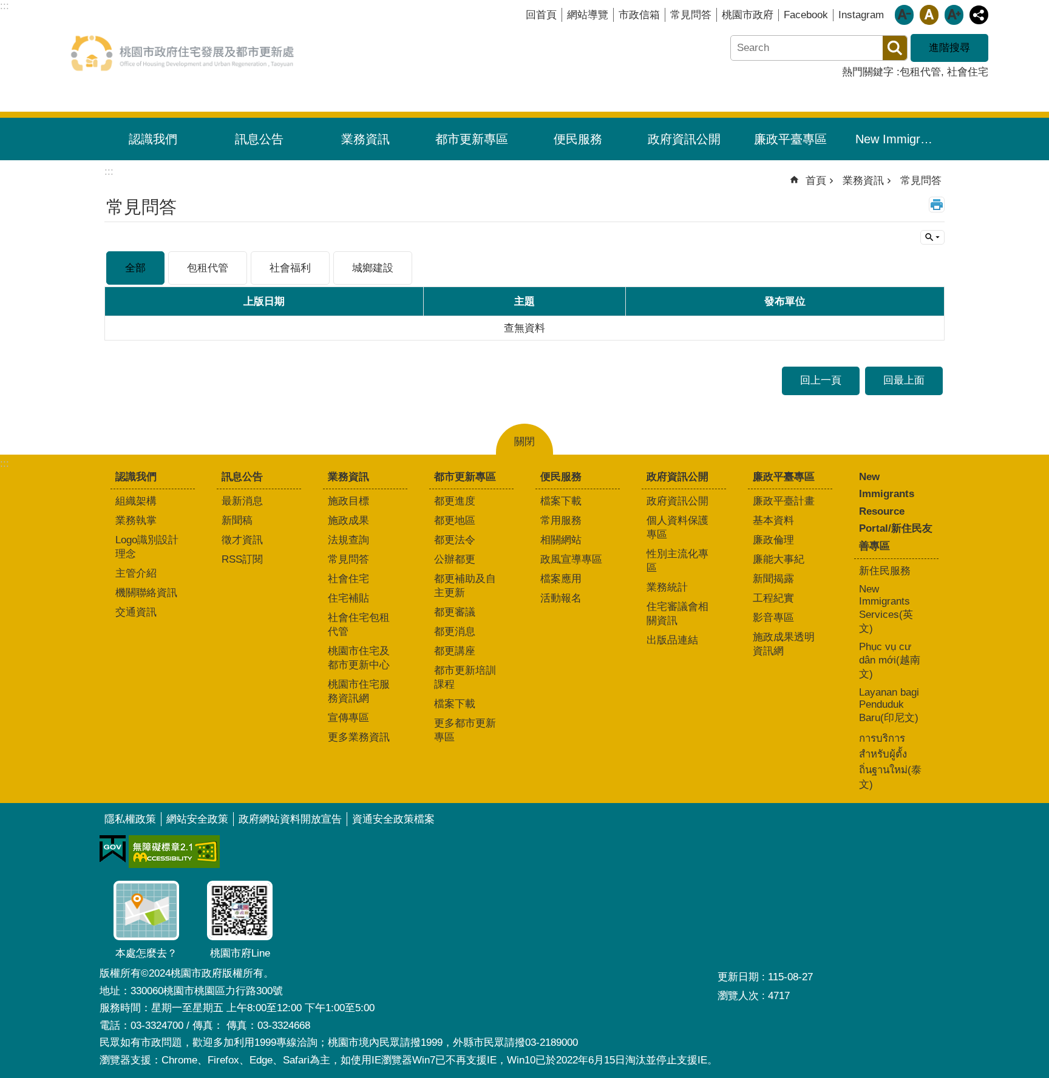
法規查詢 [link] (348, 540)
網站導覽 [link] (587, 15)
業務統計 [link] (667, 587)
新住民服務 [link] (885, 571)
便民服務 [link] (578, 139)
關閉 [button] (524, 441)
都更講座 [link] (454, 651)
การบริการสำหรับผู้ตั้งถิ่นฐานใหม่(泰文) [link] (890, 761)
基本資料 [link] (773, 520)
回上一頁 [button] (820, 380)
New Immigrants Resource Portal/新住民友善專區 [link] (900, 139)
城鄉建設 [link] (372, 268)
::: (4, 463)
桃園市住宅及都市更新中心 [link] (359, 658)
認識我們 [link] (153, 139)
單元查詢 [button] (932, 237)
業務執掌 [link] (136, 520)
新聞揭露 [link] (773, 579)
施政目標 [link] (348, 501)
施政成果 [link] (348, 520)
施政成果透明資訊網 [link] (784, 644)
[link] (113, 849)
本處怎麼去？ (146, 953)
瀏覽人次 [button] (738, 996)
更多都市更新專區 (465, 730)
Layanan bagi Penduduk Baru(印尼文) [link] (889, 705)
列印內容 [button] (937, 204)
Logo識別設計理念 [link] (146, 547)
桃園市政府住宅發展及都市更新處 (182, 53)
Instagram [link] (861, 15)
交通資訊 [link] (136, 612)
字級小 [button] (904, 15)
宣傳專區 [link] (348, 718)
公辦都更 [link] (454, 559)
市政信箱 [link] (639, 15)
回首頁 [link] (541, 15)
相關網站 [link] (561, 540)
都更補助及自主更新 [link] (465, 585)
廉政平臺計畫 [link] (784, 501)
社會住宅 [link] (967, 72)
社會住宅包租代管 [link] (359, 624)
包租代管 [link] (920, 72)
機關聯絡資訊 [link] (146, 592)
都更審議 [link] (454, 612)
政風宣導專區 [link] (571, 559)
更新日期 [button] (738, 977)
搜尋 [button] (895, 48)
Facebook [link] (806, 15)
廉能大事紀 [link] (778, 559)
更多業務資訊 (359, 737)
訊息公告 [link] (259, 139)
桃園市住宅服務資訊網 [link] (359, 691)
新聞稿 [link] (237, 520)
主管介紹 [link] (136, 573)
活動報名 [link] (561, 598)
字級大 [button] (954, 15)
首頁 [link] (816, 180)
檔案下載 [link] (454, 704)
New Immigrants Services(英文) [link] (886, 608)
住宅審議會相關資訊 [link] (677, 613)
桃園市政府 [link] (747, 15)
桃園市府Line (240, 953)
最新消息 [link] (242, 501)
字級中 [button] (929, 15)
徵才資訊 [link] (242, 540)
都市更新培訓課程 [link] (465, 677)
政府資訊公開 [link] (684, 139)
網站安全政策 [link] (197, 819)
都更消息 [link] (454, 631)
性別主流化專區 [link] (677, 561)
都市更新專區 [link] (471, 139)
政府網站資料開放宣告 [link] (290, 819)
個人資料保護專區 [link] (677, 527)
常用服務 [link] (561, 520)
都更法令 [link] (454, 540)
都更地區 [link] (454, 520)
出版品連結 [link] (672, 640)
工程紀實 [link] (773, 598)
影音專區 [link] (773, 617)
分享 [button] (978, 14)
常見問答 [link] (690, 15)
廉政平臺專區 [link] (790, 139)
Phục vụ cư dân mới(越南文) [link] (889, 660)
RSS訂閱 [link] (242, 559)
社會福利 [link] (290, 268)
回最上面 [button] (904, 380)
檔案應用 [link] (561, 579)
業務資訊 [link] (365, 139)
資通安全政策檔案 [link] (393, 819)
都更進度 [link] (454, 501)
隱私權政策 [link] (130, 819)
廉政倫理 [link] (773, 540)
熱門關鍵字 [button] (868, 72)
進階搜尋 (949, 47)
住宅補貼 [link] (348, 598)
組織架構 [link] (136, 501)
